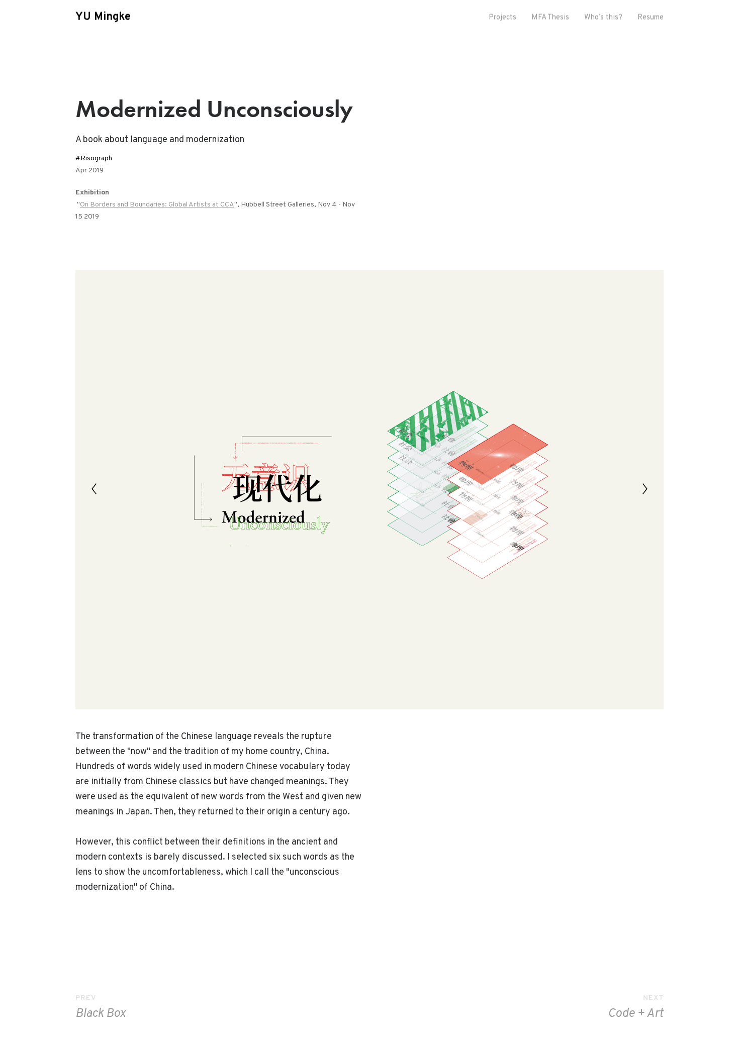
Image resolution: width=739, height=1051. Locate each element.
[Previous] (94, 489)
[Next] (645, 489)
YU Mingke (103, 17)
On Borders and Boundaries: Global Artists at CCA (157, 204)
